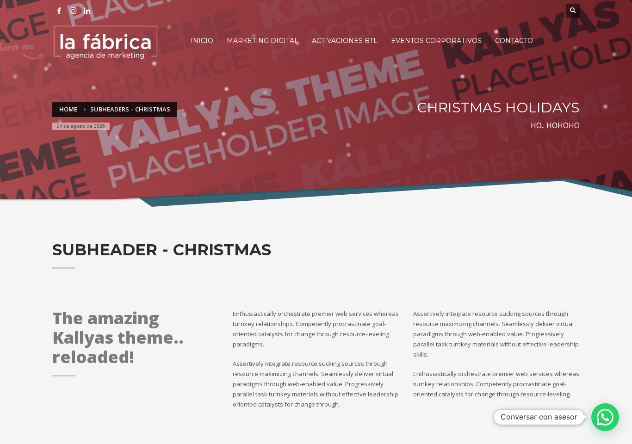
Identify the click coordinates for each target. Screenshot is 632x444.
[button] (605, 417)
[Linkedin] (87, 11)
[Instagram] (73, 11)
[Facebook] (59, 11)
